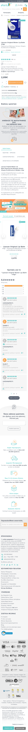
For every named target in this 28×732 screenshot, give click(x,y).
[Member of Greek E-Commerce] (9, 680)
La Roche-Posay (11, 676)
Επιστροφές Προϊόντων (8, 576)
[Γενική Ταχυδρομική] (13, 665)
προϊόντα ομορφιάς (7, 548)
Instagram (4, 565)
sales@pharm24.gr (9, 559)
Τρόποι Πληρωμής (6, 571)
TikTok (7, 565)
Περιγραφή (6, 148)
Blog (2, 625)
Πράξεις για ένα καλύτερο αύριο (11, 627)
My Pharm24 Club (6, 595)
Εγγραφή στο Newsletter (8, 584)
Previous (3, 236)
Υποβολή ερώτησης (14, 428)
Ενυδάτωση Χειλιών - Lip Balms (14, 98)
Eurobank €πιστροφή (7, 603)
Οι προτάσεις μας (19, 216)
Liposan (14, 55)
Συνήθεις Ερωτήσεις (7, 580)
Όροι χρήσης (7, 701)
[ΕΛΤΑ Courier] (6, 665)
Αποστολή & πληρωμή (11, 160)
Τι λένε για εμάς (6, 619)
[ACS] (21, 670)
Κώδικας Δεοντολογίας (14, 702)
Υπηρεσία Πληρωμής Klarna (9, 609)
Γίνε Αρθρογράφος (7, 629)
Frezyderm (5, 674)
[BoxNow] (7, 670)
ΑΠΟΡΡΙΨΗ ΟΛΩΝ (20, 728)
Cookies (4, 702)
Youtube (10, 565)
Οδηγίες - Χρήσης (9, 152)
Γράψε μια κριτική (14, 397)
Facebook (2, 565)
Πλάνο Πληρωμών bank (9, 607)
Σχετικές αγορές (8, 216)
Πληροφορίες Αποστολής (8, 573)
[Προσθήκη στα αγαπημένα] (25, 83)
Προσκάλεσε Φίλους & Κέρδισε (10, 599)
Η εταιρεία (4, 616)
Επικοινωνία (4, 582)
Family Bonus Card (7, 597)
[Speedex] (21, 665)
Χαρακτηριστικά (8, 156)
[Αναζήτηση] (25, 9)
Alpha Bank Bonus (6, 601)
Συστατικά (21, 156)
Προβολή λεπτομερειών (18, 724)
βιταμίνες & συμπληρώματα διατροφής (13, 546)
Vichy (18, 676)
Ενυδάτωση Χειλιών (15, 97)
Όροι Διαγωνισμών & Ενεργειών (11, 586)
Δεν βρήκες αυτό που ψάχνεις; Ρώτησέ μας (14, 417)
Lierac (11, 674)
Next (24, 236)
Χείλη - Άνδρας (6, 97)
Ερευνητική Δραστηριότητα (9, 623)
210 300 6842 (8, 554)
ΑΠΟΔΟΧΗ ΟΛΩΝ (8, 728)
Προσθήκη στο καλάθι (16, 82)
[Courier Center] (14, 670)
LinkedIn (17, 565)
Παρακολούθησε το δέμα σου (10, 578)
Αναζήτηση (25, 524)
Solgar (21, 674)
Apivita (16, 674)
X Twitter (15, 565)
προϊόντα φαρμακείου (17, 544)
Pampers (23, 676)
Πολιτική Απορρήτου (18, 701)
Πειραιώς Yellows (6, 605)
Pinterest (12, 565)
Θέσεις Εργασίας (6, 621)
